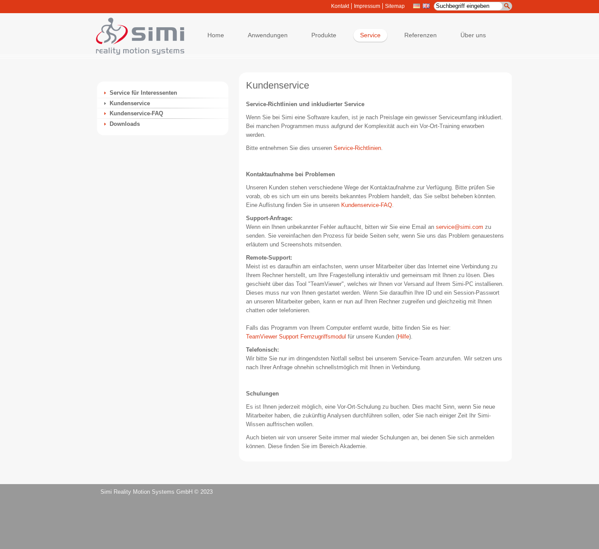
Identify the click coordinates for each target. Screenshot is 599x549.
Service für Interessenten (143, 92)
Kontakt (340, 6)
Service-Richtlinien (357, 148)
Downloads (125, 124)
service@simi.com (459, 227)
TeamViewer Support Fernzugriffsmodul (296, 336)
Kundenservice (130, 103)
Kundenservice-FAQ (136, 113)
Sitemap (395, 6)
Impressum (367, 6)
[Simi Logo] (136, 53)
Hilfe (403, 336)
